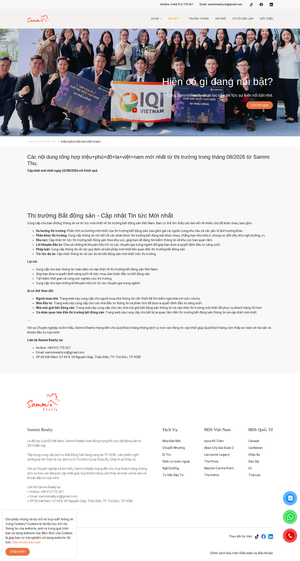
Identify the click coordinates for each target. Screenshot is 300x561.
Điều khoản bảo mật (26, 542)
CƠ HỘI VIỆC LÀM (242, 18)
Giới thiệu (266, 18)
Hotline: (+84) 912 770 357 (176, 4)
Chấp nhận (17, 551)
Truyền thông (198, 18)
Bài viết (173, 18)
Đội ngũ (220, 18)
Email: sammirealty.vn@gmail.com (221, 4)
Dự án (155, 18)
